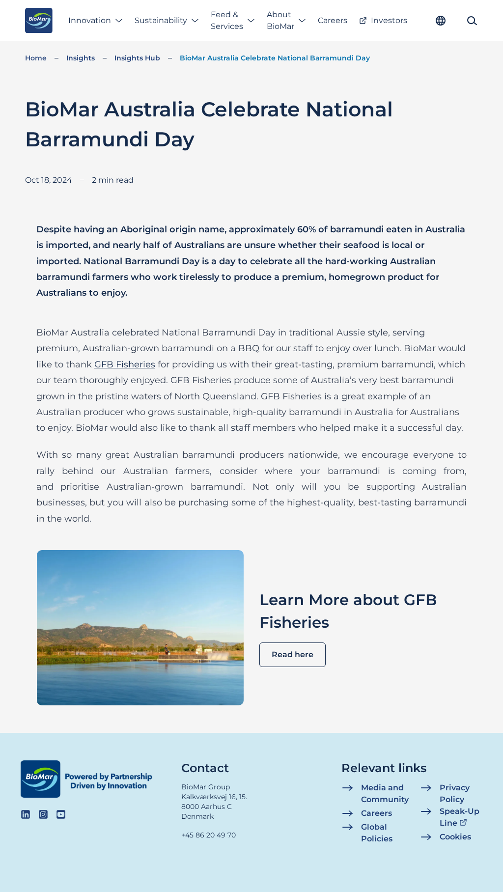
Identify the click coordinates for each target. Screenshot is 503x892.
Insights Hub (137, 58)
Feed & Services (227, 20)
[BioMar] (38, 20)
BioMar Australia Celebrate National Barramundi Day (275, 58)
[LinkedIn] (25, 814)
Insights (80, 58)
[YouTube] (61, 814)
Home (36, 58)
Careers (332, 20)
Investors (389, 20)
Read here (292, 654)
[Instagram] (43, 814)
